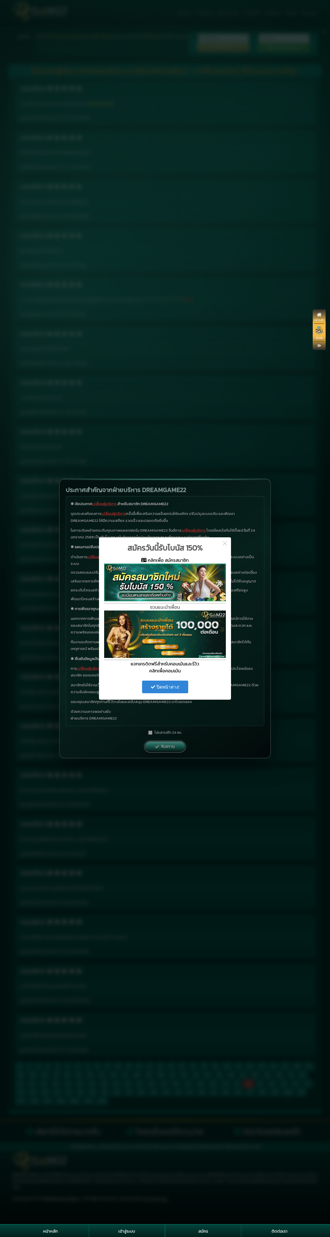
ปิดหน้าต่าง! (167, 687)
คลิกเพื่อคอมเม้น (165, 670)
